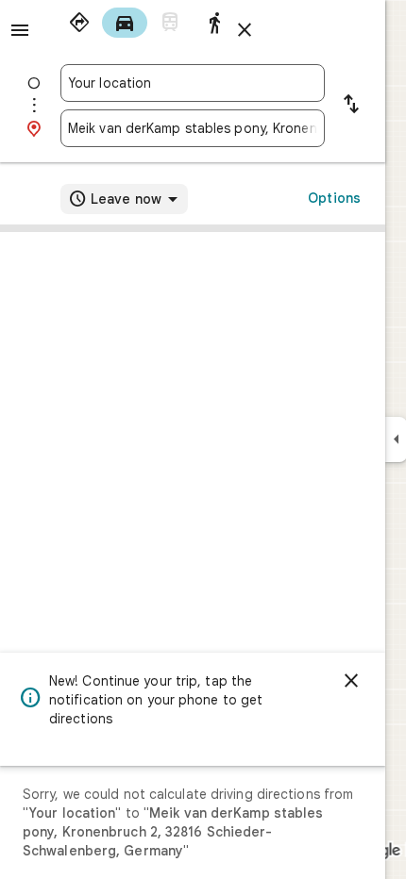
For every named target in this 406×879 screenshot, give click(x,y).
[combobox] (192, 83)
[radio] (79, 22)
